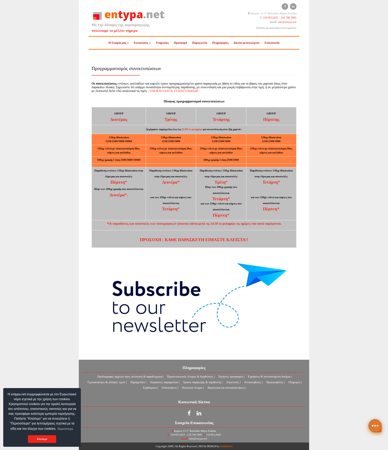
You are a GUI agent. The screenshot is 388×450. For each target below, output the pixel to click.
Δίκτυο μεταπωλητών (246, 42)
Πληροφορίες (220, 42)
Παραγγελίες (137, 382)
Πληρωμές (294, 382)
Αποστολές (232, 382)
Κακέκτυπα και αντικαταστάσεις (226, 387)
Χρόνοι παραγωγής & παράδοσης (202, 382)
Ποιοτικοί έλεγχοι (192, 387)
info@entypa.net (287, 22)
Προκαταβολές (274, 382)
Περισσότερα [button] (65, 428)
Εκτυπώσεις (141, 42)
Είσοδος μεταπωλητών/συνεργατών (276, 28)
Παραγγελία (199, 42)
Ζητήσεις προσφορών (230, 376)
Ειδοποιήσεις (169, 387)
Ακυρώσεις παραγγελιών (164, 382)
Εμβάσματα (150, 387)
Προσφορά (180, 42)
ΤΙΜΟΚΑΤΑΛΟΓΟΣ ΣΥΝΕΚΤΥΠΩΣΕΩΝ (173, 91)
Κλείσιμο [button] (42, 439)
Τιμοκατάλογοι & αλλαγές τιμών (106, 382)
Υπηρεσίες (162, 42)
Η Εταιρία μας (117, 42)
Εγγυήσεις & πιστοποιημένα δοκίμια (269, 376)
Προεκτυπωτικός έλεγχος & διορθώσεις (190, 376)
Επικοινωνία (272, 42)
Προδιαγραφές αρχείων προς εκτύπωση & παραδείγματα (129, 376)
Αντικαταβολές (252, 382)
